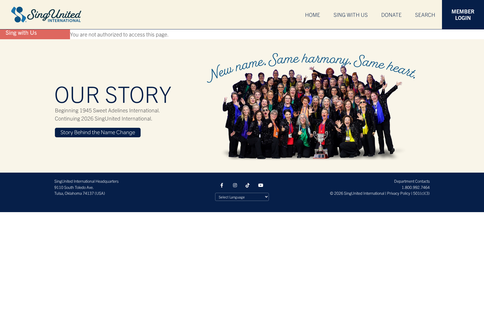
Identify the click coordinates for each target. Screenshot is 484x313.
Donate (391, 14)
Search (425, 14)
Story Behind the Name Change (98, 132)
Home (312, 14)
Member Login (463, 14)
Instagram (235, 185)
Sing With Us (351, 14)
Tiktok (248, 185)
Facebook (223, 185)
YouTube (261, 185)
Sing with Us (21, 32)
